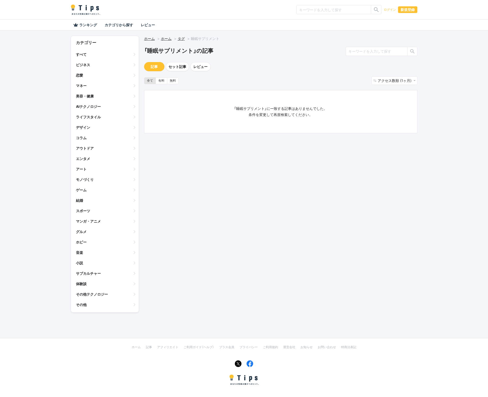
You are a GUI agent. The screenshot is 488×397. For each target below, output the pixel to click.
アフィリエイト (167, 347)
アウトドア (85, 148)
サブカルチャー (88, 273)
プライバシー (248, 347)
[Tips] (85, 10)
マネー (81, 85)
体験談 (81, 284)
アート (81, 169)
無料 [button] (173, 80)
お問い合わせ (327, 347)
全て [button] (150, 80)
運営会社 (289, 347)
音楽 (79, 252)
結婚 (79, 200)
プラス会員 (226, 347)
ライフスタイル (88, 117)
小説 (79, 263)
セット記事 (177, 66)
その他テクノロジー (92, 294)
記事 (154, 66)
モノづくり (85, 179)
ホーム (149, 38)
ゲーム (81, 190)
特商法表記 (348, 347)
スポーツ (83, 211)
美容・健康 (85, 96)
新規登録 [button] (408, 9)
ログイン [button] (390, 9)
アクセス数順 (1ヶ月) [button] (395, 80)
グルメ (81, 231)
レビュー (148, 25)
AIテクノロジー (88, 106)
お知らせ (306, 347)
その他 (81, 304)
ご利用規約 (270, 347)
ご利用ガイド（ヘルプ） (199, 347)
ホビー (81, 242)
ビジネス (83, 65)
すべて (81, 54)
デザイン (83, 127)
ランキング (88, 25)
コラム (81, 138)
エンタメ (83, 158)
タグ (181, 38)
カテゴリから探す (119, 25)
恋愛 (79, 75)
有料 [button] (161, 80)
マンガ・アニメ (88, 221)
